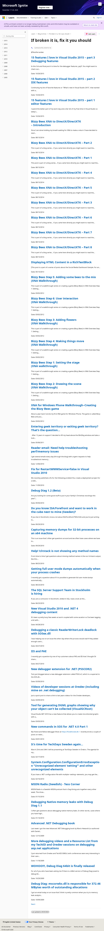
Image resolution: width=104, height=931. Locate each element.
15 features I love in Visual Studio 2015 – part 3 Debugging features (63, 59)
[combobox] (13, 36)
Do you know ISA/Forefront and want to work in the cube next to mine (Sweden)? (64, 510)
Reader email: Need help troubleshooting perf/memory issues (59, 449)
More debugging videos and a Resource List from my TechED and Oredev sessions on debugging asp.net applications (64, 844)
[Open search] (94, 18)
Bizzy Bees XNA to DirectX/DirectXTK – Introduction (56, 123)
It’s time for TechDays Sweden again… (57, 744)
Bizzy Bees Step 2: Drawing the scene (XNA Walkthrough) (56, 385)
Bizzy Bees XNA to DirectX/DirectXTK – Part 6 (61, 217)
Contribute (38, 927)
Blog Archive (42, 34)
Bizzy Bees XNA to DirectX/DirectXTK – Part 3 (61, 202)
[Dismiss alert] (100, 4)
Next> (33, 904)
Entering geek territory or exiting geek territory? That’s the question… (64, 428)
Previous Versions (19, 927)
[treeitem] (13, 40)
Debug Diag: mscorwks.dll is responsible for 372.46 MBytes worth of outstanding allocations (66, 885)
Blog (29, 927)
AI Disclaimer (6, 927)
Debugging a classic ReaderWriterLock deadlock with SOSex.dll (64, 631)
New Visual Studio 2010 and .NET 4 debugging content (54, 610)
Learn (33, 34)
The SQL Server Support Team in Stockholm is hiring (60, 591)
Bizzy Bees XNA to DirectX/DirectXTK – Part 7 (61, 232)
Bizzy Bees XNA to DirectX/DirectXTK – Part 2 (61, 143)
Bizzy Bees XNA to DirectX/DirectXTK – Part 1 (61, 158)
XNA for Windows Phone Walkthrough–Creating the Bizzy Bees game (63, 407)
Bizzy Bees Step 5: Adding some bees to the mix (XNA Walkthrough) (63, 278)
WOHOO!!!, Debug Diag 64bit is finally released (63, 866)
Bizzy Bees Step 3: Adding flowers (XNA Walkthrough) (53, 321)
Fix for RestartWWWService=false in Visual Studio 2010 (60, 471)
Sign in (99, 18)
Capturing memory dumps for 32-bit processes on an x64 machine (65, 531)
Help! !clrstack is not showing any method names (65, 551)
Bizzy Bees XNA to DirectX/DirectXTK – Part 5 (61, 187)
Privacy (46, 927)
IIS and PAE (39, 651)
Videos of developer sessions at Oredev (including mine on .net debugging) (65, 688)
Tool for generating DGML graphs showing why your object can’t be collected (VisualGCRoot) (63, 707)
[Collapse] (25, 32)
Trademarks (89, 927)
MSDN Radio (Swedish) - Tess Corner (55, 784)
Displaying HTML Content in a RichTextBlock (61, 262)
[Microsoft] (3, 17)
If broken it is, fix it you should (59, 34)
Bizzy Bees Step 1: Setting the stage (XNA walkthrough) (55, 364)
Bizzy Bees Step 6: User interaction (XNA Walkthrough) (54, 300)
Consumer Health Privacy (61, 927)
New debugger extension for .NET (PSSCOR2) (61, 669)
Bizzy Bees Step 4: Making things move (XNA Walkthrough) (57, 342)
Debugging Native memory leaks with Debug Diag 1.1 (62, 803)
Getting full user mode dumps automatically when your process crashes (65, 570)
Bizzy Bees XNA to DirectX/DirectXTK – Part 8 (61, 247)
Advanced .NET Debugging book (53, 823)
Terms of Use (78, 927)
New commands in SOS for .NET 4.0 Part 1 (59, 726)
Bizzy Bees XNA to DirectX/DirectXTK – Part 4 (61, 172)
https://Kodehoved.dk (70, 732)
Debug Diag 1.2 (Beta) (46, 490)
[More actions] (99, 34)
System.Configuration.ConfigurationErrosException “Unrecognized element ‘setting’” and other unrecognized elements (65, 765)
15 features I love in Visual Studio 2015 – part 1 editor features (63, 102)
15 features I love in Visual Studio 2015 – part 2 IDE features (63, 80)
